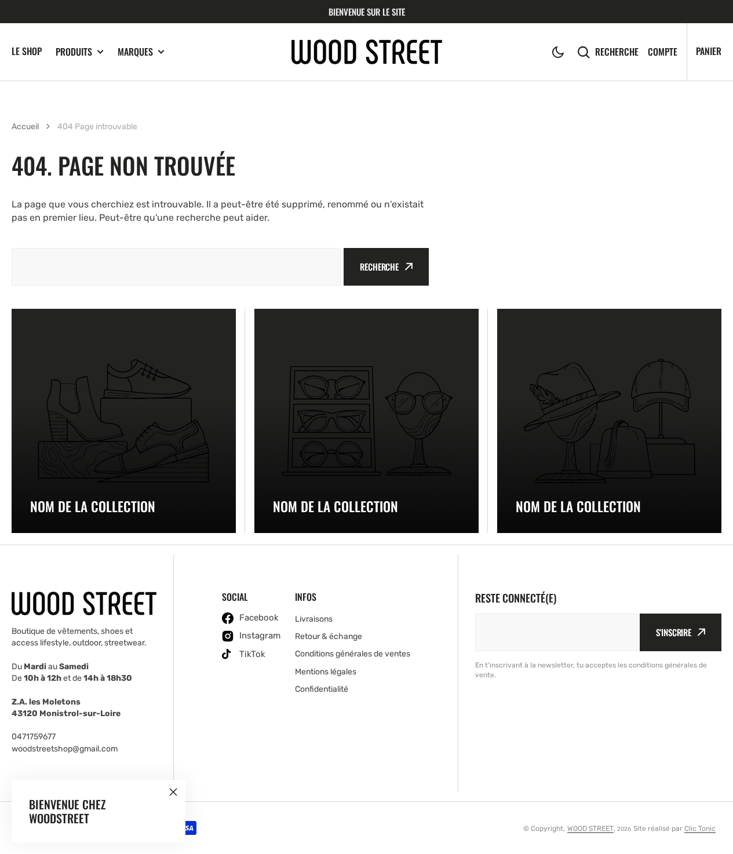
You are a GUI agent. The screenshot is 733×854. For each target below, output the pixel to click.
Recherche (617, 52)
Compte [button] (662, 52)
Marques (135, 52)
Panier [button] (708, 51)
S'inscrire (673, 632)
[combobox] (176, 267)
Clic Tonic (700, 828)
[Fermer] (173, 792)
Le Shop (27, 51)
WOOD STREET (590, 828)
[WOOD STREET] (366, 51)
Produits (74, 52)
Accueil (25, 127)
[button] (558, 52)
